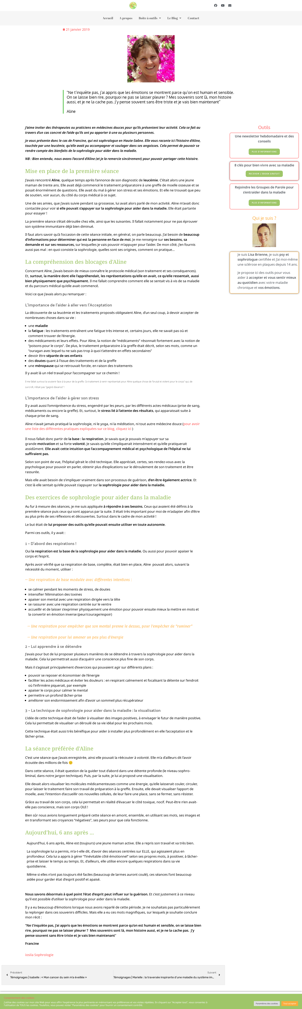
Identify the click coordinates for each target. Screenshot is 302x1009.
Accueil (108, 18)
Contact (193, 18)
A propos (125, 18)
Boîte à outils (148, 18)
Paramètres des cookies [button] (267, 1003)
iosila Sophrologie (39, 954)
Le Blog (172, 18)
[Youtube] (223, 5)
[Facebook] (216, 5)
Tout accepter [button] (289, 1003)
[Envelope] (230, 5)
